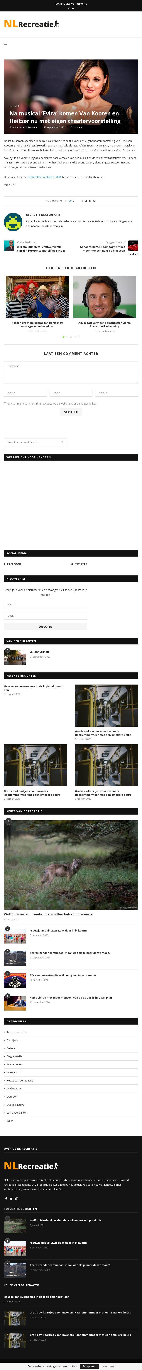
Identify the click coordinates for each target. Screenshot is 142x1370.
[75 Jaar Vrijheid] (15, 657)
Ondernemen (14, 1088)
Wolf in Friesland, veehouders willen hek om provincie (48, 914)
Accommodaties (16, 1032)
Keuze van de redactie (20, 1080)
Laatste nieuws (64, 3)
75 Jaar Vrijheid (40, 652)
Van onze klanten (17, 1112)
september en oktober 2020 (45, 177)
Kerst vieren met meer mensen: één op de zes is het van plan (71, 997)
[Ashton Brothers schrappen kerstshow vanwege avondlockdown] (37, 297)
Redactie (82, 3)
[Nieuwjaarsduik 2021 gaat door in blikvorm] (15, 936)
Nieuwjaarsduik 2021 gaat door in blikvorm (58, 930)
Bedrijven (12, 1040)
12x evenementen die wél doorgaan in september (63, 975)
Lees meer (108, 1366)
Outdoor (12, 1096)
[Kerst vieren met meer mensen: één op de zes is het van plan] (15, 1003)
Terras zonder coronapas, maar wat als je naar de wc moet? (70, 953)
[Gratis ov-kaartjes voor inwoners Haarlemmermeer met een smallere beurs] (106, 705)
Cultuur (14, 106)
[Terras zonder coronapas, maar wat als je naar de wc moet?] (15, 958)
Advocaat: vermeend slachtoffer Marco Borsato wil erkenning (104, 324)
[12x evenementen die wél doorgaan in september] (15, 980)
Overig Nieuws (15, 1104)
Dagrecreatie (14, 1056)
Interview (12, 1072)
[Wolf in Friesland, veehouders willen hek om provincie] (71, 865)
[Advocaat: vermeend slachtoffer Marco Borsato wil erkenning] (104, 297)
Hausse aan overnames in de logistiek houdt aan (34, 688)
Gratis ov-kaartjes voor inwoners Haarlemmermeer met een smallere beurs (103, 733)
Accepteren (89, 1366)
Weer (10, 1120)
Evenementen (15, 1064)
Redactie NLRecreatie (26, 127)
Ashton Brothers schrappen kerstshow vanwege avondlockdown (37, 324)
